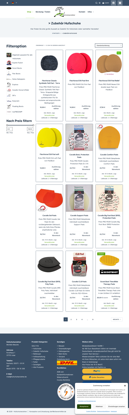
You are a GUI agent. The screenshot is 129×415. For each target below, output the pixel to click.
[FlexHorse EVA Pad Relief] (109, 63)
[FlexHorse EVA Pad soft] (49, 137)
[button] (125, 386)
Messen (61, 346)
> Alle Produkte (38, 367)
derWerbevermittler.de (58, 411)
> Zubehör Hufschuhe (40, 351)
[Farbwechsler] (7, 3)
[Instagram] (120, 2)
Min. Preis (9, 133)
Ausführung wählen (56, 107)
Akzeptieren (84, 406)
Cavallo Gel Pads (49, 215)
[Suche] (96, 3)
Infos (90, 12)
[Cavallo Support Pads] (79, 198)
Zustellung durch (63, 359)
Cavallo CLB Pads (79, 282)
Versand (62, 357)
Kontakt (82, 12)
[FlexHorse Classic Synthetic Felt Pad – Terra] (49, 63)
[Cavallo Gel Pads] (49, 198)
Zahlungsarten (64, 351)
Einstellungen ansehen (116, 406)
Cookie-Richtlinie (91, 411)
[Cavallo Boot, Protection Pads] (79, 137)
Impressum (114, 411)
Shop (29, 12)
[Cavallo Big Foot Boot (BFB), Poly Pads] (49, 264)
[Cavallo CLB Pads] (79, 264)
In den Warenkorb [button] (86, 168)
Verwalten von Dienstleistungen (87, 401)
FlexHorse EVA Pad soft (49, 154)
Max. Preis (30, 133)
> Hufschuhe (36, 349)
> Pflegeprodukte (38, 359)
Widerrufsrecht (62, 377)
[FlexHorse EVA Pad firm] (79, 63)
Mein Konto (63, 354)
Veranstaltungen (65, 349)
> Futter (35, 362)
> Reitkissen (36, 354)
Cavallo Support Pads (79, 215)
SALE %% (35, 346)
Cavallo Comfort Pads (109, 155)
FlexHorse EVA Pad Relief (109, 81)
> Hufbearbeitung (38, 357)
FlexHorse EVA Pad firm (79, 81)
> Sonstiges (36, 365)
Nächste (116, 319)
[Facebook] (113, 2)
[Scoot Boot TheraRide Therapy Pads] (109, 264)
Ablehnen (99, 406)
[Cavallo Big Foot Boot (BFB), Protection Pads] (109, 198)
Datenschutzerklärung (103, 411)
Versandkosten (49, 115)
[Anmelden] (99, 3)
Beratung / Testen (43, 12)
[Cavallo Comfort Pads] (109, 137)
